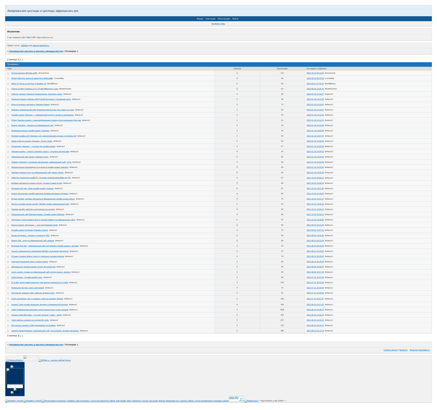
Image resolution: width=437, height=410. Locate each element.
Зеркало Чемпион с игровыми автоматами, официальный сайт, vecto (41, 162)
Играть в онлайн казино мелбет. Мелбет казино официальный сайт (40, 204)
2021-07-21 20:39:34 (315, 288)
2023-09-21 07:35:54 (315, 84)
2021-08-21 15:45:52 (315, 251)
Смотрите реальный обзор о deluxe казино (29, 262)
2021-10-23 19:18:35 (315, 194)
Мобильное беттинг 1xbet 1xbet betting (27, 288)
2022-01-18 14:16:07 (315, 94)
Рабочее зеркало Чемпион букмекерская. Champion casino (36, 94)
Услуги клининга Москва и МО (24, 73)
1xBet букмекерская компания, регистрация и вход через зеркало (39, 310)
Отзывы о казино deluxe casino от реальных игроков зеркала (37, 256)
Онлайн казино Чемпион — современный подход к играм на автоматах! (42, 115)
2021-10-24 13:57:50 (315, 188)
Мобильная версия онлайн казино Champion (30, 131)
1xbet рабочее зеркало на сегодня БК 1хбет (30, 320)
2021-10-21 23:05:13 (315, 209)
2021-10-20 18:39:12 (315, 214)
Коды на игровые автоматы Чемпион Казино (30, 104)
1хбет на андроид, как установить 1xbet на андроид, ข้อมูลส (37, 299)
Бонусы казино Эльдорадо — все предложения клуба (34, 225)
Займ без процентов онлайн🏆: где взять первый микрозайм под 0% (41, 178)
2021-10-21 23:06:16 (315, 204)
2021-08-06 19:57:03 (315, 272)
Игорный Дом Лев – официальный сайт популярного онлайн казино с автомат (45, 246)
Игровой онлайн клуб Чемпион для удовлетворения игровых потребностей (43, 136)
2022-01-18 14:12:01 (315, 115)
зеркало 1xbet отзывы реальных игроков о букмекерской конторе (39, 304)
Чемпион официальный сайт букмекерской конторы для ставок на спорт (42, 110)
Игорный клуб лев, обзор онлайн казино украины (32, 188)
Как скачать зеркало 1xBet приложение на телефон (33, 325)
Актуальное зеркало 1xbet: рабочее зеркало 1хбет (33, 293)
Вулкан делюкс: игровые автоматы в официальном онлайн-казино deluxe (43, 199)
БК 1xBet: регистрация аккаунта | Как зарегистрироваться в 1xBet (39, 282)
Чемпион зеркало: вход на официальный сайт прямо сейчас (37, 172)
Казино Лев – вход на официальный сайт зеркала (32, 241)
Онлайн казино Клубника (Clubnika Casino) (29, 230)
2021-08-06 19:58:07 (315, 267)
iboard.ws (404, 350)
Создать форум (390, 350)
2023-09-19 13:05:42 (315, 89)
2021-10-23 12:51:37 (315, 199)
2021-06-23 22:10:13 (315, 331)
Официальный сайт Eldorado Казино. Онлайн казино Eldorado (38, 214)
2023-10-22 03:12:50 (315, 73)
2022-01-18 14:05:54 (315, 146)
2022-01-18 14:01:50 (315, 167)
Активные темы (218, 24)
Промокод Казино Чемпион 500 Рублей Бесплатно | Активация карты (41, 99)
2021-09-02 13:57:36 (315, 230)
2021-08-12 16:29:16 (315, 262)
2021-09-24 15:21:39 (315, 225)
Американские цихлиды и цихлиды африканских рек (36, 51)
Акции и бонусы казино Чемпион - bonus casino (31, 141)
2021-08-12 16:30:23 (315, 256)
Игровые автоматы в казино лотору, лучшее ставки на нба (36, 183)
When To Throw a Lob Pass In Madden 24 (28, 84)
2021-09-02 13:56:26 (315, 235)
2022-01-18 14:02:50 (315, 162)
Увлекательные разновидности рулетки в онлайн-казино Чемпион (39, 167)
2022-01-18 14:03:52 (315, 157)
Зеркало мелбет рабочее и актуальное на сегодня (33, 209)
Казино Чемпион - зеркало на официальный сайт (32, 125)
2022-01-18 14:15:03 (315, 99)
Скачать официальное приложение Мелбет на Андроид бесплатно (40, 251)
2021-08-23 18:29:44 (315, 246)
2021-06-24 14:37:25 (315, 304)
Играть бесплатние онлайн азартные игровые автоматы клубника (39, 194)
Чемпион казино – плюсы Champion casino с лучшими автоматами (40, 151)
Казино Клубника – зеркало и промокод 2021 (30, 235)
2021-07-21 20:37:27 (315, 299)
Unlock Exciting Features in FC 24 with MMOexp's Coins (34, 89)
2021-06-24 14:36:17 (315, 310)
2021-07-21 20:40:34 (315, 282)
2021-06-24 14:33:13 (315, 325)
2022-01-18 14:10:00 (315, 125)
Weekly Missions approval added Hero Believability (32, 78)
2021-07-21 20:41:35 (315, 277)
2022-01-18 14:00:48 (315, 172)
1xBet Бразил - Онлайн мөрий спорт (27, 277)
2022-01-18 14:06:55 (315, 141)
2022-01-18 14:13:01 (315, 110)
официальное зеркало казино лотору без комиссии (33, 267)
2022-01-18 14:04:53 (315, 151)
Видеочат (414, 350)
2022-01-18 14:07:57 (315, 136)
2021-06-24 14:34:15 (315, 320)
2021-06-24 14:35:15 (315, 315)
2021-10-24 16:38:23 (315, 183)
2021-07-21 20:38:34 (315, 293)
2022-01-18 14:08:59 (315, 131)
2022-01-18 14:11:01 (315, 120)
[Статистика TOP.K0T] (30, 360)
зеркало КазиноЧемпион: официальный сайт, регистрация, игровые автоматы (45, 331)
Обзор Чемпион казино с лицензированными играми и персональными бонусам (46, 120)
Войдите (24, 45)
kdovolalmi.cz (424, 350)
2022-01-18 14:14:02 (315, 104)
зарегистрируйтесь (40, 45)
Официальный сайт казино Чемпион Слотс (30, 157)
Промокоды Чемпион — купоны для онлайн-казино (33, 146)
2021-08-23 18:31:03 (315, 241)
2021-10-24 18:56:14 (315, 178)
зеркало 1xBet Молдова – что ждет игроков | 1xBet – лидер (36, 315)
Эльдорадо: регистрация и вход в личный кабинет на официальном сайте (43, 220)
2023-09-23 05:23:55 (315, 78)
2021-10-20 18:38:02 (315, 220)
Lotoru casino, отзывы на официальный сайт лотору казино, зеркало (40, 272)
